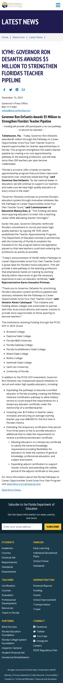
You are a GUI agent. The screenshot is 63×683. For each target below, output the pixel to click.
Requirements (9, 562)
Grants (37, 595)
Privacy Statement (21, 675)
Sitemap (7, 675)
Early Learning (41, 548)
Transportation (41, 604)
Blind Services (9, 626)
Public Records (37, 675)
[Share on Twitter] (10, 89)
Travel (36, 609)
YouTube (42, 636)
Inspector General (12, 648)
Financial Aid (8, 557)
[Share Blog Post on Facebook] (4, 89)
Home (5, 37)
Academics (7, 548)
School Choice (40, 561)
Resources (7, 608)
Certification (8, 585)
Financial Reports (42, 585)
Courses (6, 552)
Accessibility (51, 675)
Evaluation (7, 595)
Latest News (36, 37)
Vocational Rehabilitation (15, 657)
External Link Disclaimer (46, 679)
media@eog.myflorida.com (16, 110)
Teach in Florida (10, 612)
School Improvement (44, 599)
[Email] (23, 89)
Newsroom (19, 37)
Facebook (41, 626)
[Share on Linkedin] (16, 89)
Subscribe (53, 526)
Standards (7, 567)
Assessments (9, 571)
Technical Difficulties (25, 679)
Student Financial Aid (13, 652)
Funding (37, 590)
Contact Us (9, 679)
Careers (37, 645)
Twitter (41, 631)
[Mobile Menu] (58, 5)
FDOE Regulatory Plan (45, 650)
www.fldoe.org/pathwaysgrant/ (24, 484)
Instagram (42, 641)
